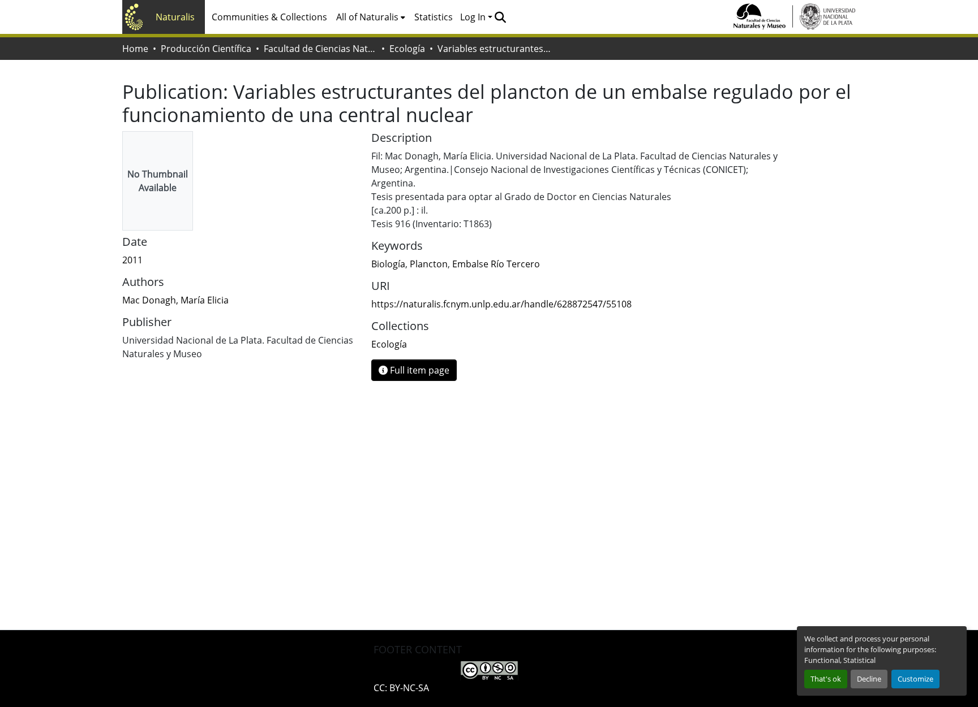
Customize (915, 679)
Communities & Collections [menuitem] (269, 17)
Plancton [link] (429, 264)
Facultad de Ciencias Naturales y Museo (320, 48)
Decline (869, 679)
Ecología (407, 48)
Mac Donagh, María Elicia (175, 300)
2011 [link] (132, 260)
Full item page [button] (418, 370)
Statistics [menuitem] (433, 17)
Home (135, 48)
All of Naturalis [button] (367, 17)
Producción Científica (206, 48)
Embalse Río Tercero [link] (496, 264)
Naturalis (175, 17)
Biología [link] (388, 264)
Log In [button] (474, 17)
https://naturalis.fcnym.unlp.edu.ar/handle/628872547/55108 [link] (501, 304)
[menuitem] (370, 17)
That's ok (825, 679)
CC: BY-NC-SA (401, 688)
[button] (500, 17)
